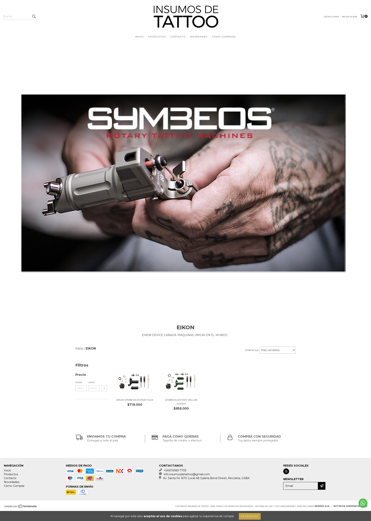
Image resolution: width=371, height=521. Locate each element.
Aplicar (104, 388)
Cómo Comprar (224, 36)
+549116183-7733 (175, 470)
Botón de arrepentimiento (350, 506)
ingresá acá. (322, 506)
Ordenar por (252, 350)
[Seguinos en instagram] (286, 471)
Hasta (91, 382)
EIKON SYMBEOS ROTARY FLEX (135, 399)
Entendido (250, 516)
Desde (78, 382)
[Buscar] (34, 16)
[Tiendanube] (21, 507)
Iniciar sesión (349, 16)
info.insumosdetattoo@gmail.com (187, 474)
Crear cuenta (331, 16)
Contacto (178, 36)
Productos (157, 36)
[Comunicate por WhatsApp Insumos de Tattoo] (363, 503)
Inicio (139, 36)
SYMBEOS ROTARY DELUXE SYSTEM (181, 401)
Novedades (198, 36)
